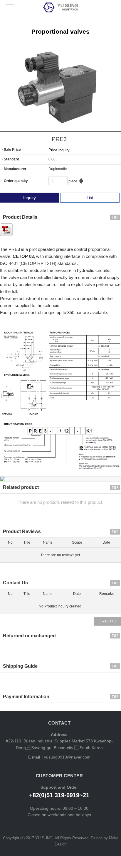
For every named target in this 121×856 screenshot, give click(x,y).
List (90, 197)
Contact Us (107, 621)
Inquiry (29, 197)
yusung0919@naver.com (66, 757)
